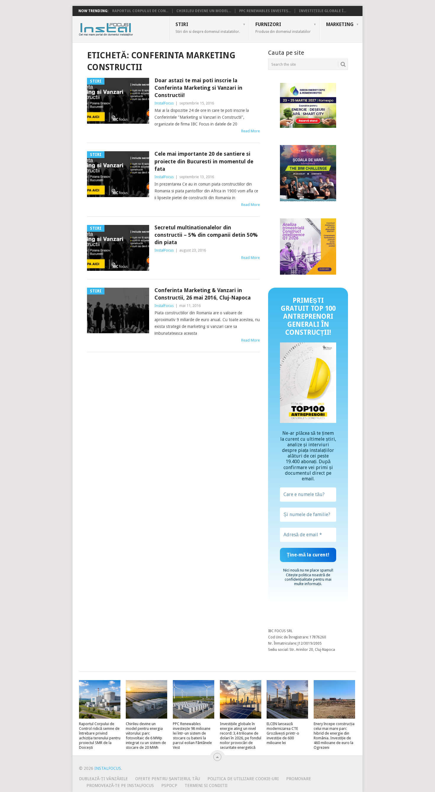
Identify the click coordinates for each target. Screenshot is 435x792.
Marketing (340, 24)
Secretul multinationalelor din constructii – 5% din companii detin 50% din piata (206, 234)
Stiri (207, 27)
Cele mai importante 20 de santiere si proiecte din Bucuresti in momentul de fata (203, 161)
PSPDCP (169, 785)
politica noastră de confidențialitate (307, 577)
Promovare (298, 778)
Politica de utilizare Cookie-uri (243, 778)
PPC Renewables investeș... (265, 11)
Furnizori (283, 27)
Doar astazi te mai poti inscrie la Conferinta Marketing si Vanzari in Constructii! (198, 87)
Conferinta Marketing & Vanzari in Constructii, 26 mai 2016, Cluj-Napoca (202, 294)
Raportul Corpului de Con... (140, 11)
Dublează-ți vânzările (103, 778)
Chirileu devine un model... (203, 11)
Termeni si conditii (206, 785)
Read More (250, 131)
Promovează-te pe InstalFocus (120, 785)
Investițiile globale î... (322, 11)
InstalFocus (119, 28)
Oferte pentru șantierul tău (167, 778)
